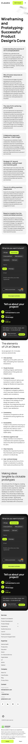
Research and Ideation (7, 618)
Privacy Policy (4, 680)
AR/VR (2, 662)
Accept (7, 741)
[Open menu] (25, 2)
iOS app (6, 252)
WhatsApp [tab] (11, 268)
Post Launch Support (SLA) (8, 636)
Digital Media (4, 657)
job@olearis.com (6, 699)
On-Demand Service (6, 654)
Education (4, 649)
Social (2, 652)
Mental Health (5, 644)
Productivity (4, 647)
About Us (3, 672)
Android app (14, 252)
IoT (2, 660)
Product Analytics (6, 634)
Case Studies (4, 675)
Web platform (18, 256)
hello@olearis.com (6, 689)
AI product (6, 260)
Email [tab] (4, 268)
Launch (3, 631)
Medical (3, 665)
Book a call (21, 334)
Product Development (7, 621)
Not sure (14, 260)
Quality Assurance (6, 629)
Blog (2, 677)
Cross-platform (8, 256)
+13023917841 (5, 694)
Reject (20, 741)
